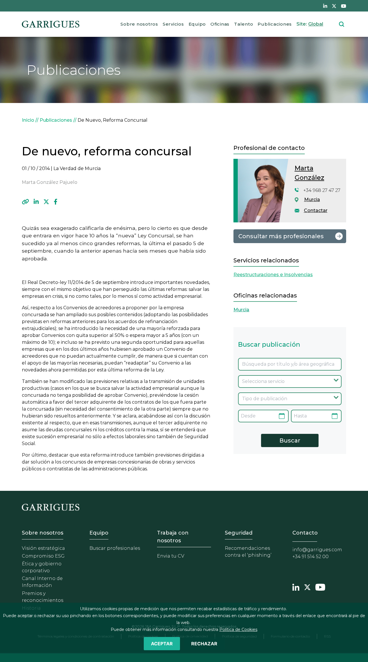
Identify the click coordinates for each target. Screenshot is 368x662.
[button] (25, 201)
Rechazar (204, 643)
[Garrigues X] (307, 586)
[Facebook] (55, 201)
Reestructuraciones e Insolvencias (273, 274)
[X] (46, 201)
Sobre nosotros (139, 24)
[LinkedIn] (36, 201)
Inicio (28, 120)
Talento (243, 24)
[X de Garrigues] (334, 5)
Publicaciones (275, 24)
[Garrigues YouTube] (320, 586)
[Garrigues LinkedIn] (295, 586)
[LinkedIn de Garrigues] (325, 5)
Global (315, 24)
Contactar (315, 210)
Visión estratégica (43, 548)
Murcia (312, 199)
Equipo (197, 24)
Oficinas (219, 24)
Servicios (173, 24)
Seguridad (238, 533)
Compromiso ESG (43, 556)
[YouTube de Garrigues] (343, 5)
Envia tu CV (170, 556)
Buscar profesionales (114, 548)
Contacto (305, 533)
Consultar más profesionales (281, 236)
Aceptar (162, 643)
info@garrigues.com (317, 549)
